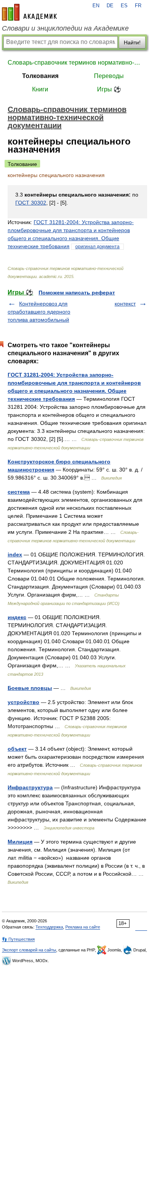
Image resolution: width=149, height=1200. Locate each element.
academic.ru (29, 12)
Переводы (109, 76)
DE (110, 5)
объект (17, 749)
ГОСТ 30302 (30, 203)
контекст (125, 304)
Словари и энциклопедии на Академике (65, 28)
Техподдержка (49, 927)
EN (95, 5)
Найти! (132, 42)
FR (138, 5)
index (15, 554)
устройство (23, 702)
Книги (40, 89)
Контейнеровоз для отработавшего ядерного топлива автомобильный (39, 312)
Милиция (20, 842)
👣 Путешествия (18, 939)
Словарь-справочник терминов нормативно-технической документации (74, 62)
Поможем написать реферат (77, 292)
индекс (17, 617)
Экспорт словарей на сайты (29, 950)
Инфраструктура (30, 787)
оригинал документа (97, 246)
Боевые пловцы (30, 688)
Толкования (40, 76)
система (19, 492)
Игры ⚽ (109, 89)
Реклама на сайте (82, 927)
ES (124, 5)
